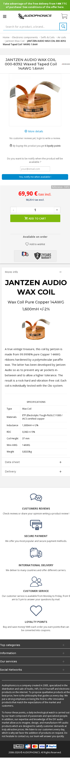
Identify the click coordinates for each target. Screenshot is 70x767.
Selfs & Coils (48, 37)
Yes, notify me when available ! (35, 176)
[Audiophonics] (35, 16)
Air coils (61, 37)
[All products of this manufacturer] (66, 64)
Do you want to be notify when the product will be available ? (35, 160)
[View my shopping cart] (66, 16)
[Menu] (5, 16)
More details (35, 131)
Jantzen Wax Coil (15, 41)
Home (6, 37)
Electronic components (25, 37)
